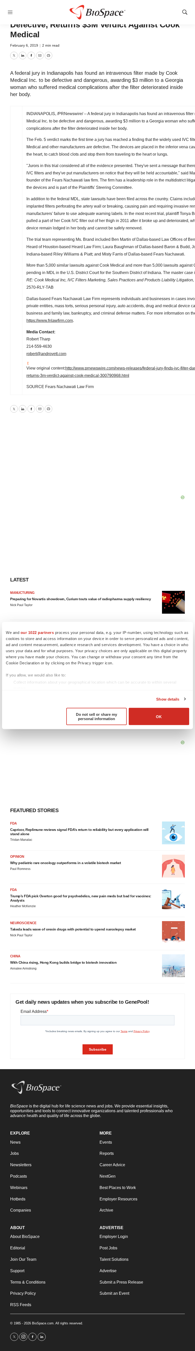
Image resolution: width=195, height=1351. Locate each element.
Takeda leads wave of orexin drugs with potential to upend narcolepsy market (73, 929)
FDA (13, 823)
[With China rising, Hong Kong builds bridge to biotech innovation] (173, 965)
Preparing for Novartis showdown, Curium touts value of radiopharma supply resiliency (80, 599)
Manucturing (22, 593)
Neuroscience (23, 923)
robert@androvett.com (46, 354)
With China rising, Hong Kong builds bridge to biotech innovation (63, 962)
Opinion (17, 857)
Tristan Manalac (21, 840)
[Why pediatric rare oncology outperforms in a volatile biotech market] (173, 866)
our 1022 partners (37, 632)
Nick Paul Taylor (21, 605)
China (15, 956)
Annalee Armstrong (23, 968)
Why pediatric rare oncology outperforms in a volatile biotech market (65, 863)
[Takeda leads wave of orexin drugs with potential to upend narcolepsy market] (173, 932)
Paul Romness (20, 869)
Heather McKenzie (23, 906)
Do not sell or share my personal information (96, 716)
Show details (167, 699)
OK (159, 716)
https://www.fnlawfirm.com (49, 320)
